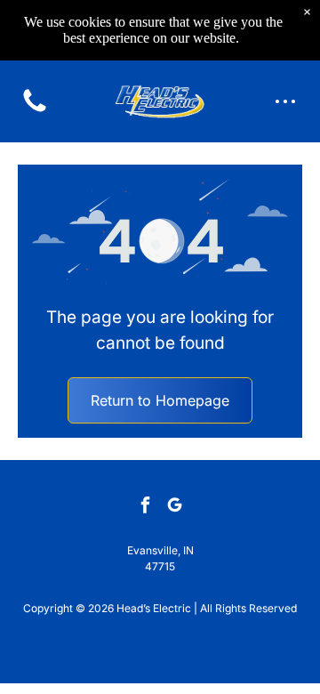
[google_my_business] (175, 506)
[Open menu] (285, 101)
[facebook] (145, 506)
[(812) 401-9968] (34, 110)
